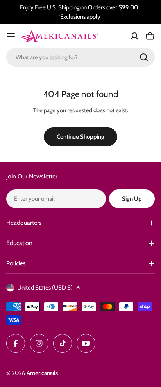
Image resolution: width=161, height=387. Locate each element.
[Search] (143, 57)
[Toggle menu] (11, 36)
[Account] (134, 36)
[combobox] (80, 57)
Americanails (42, 372)
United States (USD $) (45, 287)
